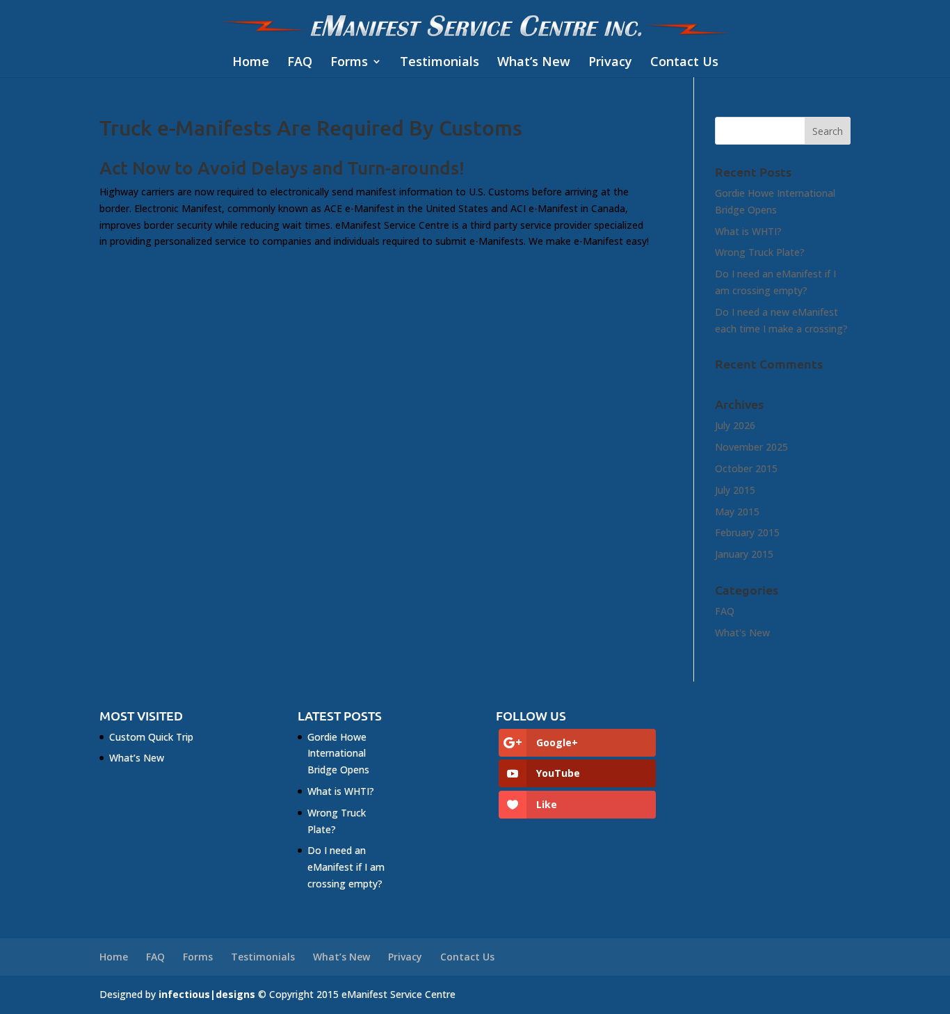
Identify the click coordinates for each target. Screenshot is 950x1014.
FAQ (299, 62)
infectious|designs (207, 994)
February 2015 (747, 532)
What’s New (533, 62)
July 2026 (735, 425)
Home (250, 62)
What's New (742, 632)
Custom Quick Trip (151, 736)
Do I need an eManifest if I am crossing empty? (346, 867)
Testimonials (439, 62)
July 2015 (735, 490)
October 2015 (746, 468)
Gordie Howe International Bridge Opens (338, 753)
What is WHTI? (748, 231)
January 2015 (744, 554)
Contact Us (684, 62)
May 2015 (737, 511)
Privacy (610, 62)
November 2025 (751, 446)
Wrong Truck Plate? (760, 252)
